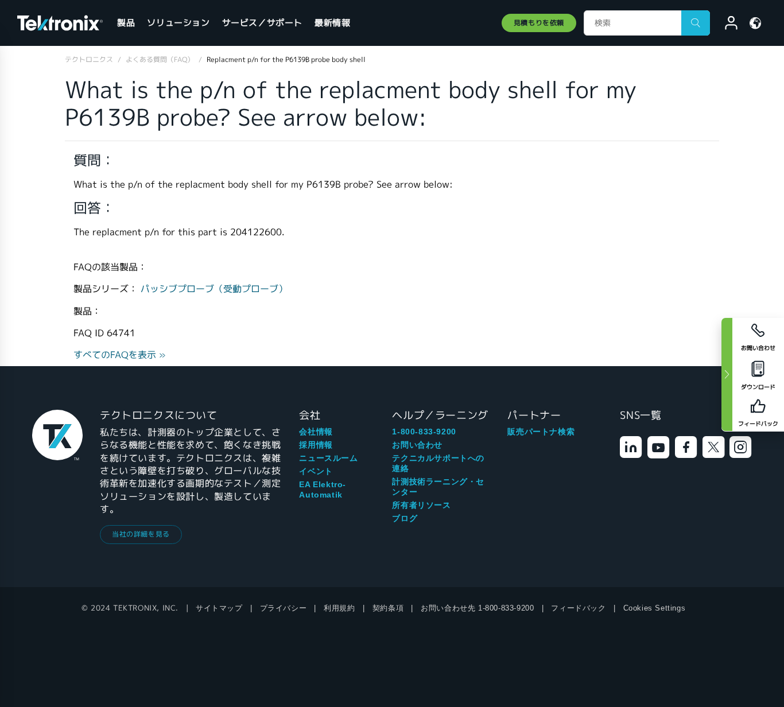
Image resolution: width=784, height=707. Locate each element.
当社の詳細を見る (141, 534)
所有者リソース (421, 505)
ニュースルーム (328, 458)
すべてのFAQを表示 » (119, 355)
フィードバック (578, 608)
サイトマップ (219, 608)
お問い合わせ (417, 444)
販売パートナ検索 (541, 431)
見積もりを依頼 (539, 23)
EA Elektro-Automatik (322, 489)
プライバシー (283, 608)
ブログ (404, 518)
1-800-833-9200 (424, 431)
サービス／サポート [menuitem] (262, 23)
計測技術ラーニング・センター (438, 486)
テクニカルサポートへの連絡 (438, 463)
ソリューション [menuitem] (178, 23)
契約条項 (387, 608)
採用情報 (315, 444)
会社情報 (315, 431)
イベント (315, 471)
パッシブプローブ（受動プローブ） (214, 289)
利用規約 (339, 608)
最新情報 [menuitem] (332, 23)
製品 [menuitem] (126, 23)
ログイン (726, 25)
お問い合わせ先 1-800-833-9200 (477, 608)
